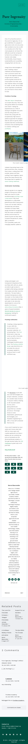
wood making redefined (12, 181)
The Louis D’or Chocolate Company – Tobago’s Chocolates (6, 615)
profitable (8, 128)
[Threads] (13, 472)
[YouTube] (20, 734)
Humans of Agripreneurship (13, 24)
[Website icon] (12, 579)
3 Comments (14, 26)
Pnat (20, 332)
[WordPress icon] (19, 579)
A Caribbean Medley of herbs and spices (6, 633)
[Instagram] (10, 734)
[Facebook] (7, 464)
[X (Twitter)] (13, 464)
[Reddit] (13, 468)
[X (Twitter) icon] (15, 579)
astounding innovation (11, 307)
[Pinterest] (19, 464)
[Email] (7, 472)
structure (12, 392)
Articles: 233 (14, 582)
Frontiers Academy (11, 694)
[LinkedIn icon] (9, 579)
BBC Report (11, 100)
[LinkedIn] (7, 468)
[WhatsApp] (19, 468)
